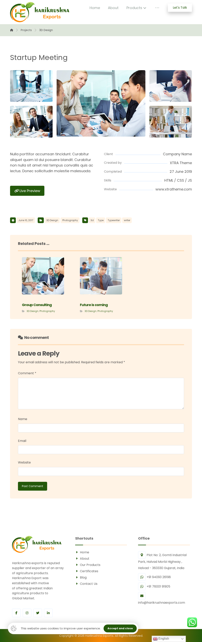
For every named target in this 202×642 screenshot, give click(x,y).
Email (22, 441)
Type (101, 220)
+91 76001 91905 (158, 586)
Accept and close (120, 628)
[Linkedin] (48, 613)
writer (127, 220)
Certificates (89, 571)
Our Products (90, 565)
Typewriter (114, 220)
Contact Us (88, 583)
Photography (70, 220)
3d (92, 220)
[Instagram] (27, 613)
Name (22, 419)
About (84, 558)
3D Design (52, 220)
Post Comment (32, 486)
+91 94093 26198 (159, 577)
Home (84, 552)
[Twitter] (37, 613)
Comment (27, 373)
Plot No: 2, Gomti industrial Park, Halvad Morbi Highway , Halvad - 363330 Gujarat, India (162, 561)
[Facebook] (16, 613)
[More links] (157, 8)
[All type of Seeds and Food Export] (39, 12)
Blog (83, 577)
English (163, 638)
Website (24, 462)
